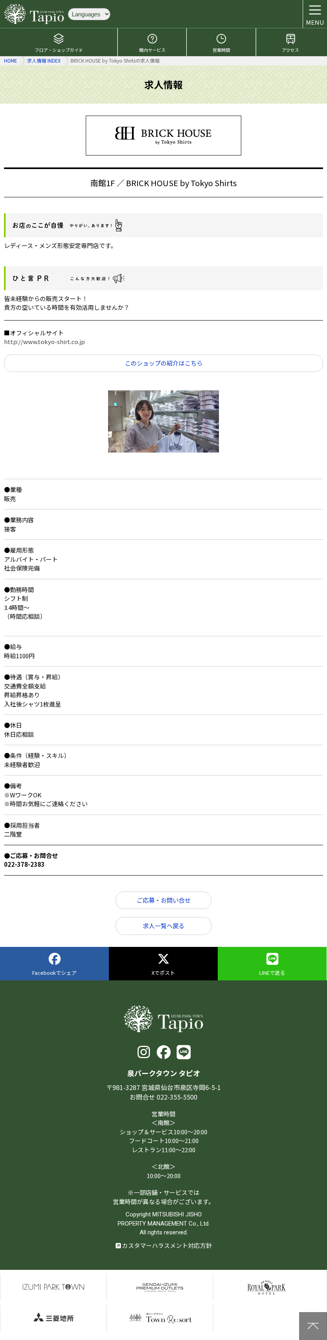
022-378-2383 (24, 864)
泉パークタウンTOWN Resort (160, 1318)
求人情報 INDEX (44, 60)
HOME (10, 60)
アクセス (290, 50)
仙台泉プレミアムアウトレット (160, 1287)
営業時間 (221, 50)
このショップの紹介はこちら (164, 363)
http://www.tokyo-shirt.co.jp (44, 341)
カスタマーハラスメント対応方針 (166, 1245)
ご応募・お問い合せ (164, 900)
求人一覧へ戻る (164, 925)
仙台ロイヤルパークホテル (266, 1287)
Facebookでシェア (54, 972)
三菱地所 (53, 1318)
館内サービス (152, 50)
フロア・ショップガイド (59, 50)
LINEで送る (272, 972)
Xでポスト (163, 972)
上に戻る (313, 1326)
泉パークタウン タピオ (34, 14)
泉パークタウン (53, 1287)
